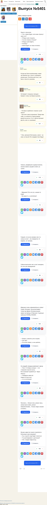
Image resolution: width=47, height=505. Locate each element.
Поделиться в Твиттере (22, 62)
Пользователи (11, 1)
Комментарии (17, 1)
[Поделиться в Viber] (25, 59)
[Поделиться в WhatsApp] (22, 59)
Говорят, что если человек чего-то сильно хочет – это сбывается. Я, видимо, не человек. (31, 239)
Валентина (26, 88)
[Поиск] (45, 1)
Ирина (14, 11)
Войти (24, 1)
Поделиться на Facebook (36, 59)
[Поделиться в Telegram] (27, 59)
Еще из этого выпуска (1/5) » (32, 26)
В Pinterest (42, 59)
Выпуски (5, 1)
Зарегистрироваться (30, 1)
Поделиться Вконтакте (33, 59)
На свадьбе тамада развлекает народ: (32, 366)
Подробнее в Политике (31, 4)
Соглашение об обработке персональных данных (15, 503)
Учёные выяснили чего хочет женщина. (32, 264)
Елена (9, 11)
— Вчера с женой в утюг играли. (30, 338)
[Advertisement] (8, 42)
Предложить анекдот (39, 1)
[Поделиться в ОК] (30, 59)
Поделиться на (39, 59)
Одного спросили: (26, 32)
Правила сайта (3, 503)
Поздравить (3, 13)
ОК (36, 4)
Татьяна (21, 68)
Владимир (3, 11)
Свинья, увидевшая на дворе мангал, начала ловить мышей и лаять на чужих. (31, 166)
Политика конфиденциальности (6, 500)
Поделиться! (26, 49)
